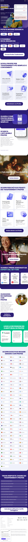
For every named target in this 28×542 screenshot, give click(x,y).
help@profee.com (17, 18)
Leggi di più (2, 537)
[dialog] (6, 535)
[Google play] (25, 518)
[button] (5, 540)
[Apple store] (20, 518)
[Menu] (27, 0)
